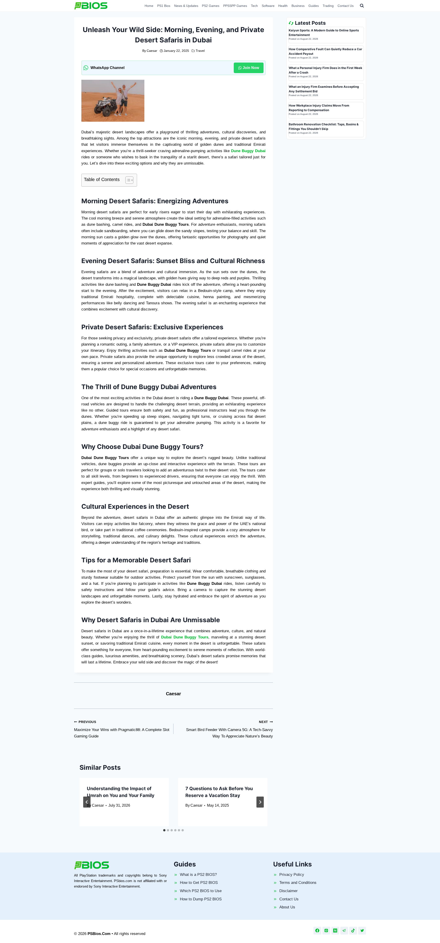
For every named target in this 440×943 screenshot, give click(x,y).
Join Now (251, 68)
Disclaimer (288, 891)
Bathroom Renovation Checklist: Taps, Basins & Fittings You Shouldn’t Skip (324, 126)
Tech (254, 6)
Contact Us (346, 6)
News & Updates (186, 6)
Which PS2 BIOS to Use (201, 891)
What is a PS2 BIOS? (198, 874)
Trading (328, 6)
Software (268, 6)
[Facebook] (317, 931)
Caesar (152, 50)
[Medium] (335, 931)
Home (149, 6)
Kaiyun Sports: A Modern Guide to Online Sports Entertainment (324, 32)
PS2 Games (210, 6)
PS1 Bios (163, 6)
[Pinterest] (326, 931)
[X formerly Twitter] (362, 931)
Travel (200, 50)
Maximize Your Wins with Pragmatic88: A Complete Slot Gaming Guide (121, 729)
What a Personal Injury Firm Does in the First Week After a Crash (325, 70)
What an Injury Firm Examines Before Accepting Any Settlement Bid (324, 89)
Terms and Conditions (297, 882)
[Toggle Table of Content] (127, 180)
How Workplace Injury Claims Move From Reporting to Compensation (319, 108)
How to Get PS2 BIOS (199, 882)
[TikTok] (353, 931)
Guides (313, 6)
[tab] (164, 830)
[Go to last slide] (87, 802)
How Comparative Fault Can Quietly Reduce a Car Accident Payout (325, 51)
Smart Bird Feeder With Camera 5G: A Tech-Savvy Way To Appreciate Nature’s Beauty (229, 729)
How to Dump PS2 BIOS (201, 899)
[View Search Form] (362, 6)
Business (298, 6)
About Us (287, 907)
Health (283, 6)
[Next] (260, 802)
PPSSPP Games (235, 6)
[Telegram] (344, 931)
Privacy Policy (291, 874)
